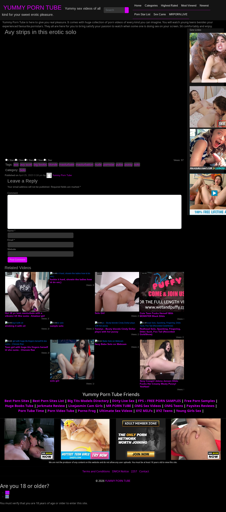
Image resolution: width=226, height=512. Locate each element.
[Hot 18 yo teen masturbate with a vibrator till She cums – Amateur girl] (31, 292)
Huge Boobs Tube (19, 405)
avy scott (26, 164)
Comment (12, 193)
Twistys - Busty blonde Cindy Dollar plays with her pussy (115, 330)
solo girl (54, 380)
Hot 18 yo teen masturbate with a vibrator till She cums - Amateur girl (25, 314)
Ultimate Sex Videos (115, 410)
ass (16, 164)
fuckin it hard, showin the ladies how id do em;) (71, 281)
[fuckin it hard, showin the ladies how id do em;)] (72, 275)
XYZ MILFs (144, 410)
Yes (7, 492)
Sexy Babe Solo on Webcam (110, 344)
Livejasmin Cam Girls (85, 405)
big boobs (40, 164)
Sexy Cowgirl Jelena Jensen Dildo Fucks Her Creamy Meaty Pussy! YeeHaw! (159, 384)
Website (11, 249)
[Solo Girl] (121, 292)
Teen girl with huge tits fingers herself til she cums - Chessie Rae (26, 348)
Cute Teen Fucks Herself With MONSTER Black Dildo (156, 314)
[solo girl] (76, 359)
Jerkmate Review (51, 405)
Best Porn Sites (16, 401)
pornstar (108, 164)
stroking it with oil (15, 326)
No (7, 496)
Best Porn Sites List (48, 401)
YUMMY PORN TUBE (32, 7)
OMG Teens (173, 405)
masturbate (66, 164)
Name (11, 230)
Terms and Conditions (96, 471)
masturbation (84, 164)
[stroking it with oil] (14, 323)
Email (11, 240)
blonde (52, 164)
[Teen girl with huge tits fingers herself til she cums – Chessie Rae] (27, 342)
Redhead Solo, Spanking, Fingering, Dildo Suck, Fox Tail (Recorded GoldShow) (160, 332)
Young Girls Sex (188, 410)
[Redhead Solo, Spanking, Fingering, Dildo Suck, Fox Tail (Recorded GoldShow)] (162, 324)
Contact (144, 471)
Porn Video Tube (60, 410)
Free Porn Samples (199, 401)
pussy (128, 164)
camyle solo (57, 326)
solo (137, 164)
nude (98, 164)
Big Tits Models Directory (88, 401)
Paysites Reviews (200, 405)
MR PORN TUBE (118, 405)
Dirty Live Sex (123, 401)
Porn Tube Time (31, 410)
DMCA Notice (120, 471)
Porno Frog (87, 410)
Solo (22, 170)
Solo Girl (100, 313)
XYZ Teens (164, 410)
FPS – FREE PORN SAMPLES (159, 401)
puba (119, 164)
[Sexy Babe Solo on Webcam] (109, 341)
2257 (134, 471)
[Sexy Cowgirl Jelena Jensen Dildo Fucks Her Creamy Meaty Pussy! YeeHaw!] (166, 359)
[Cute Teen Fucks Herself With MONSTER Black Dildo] (166, 292)
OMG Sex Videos (148, 405)
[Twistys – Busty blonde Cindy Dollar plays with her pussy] (117, 324)
